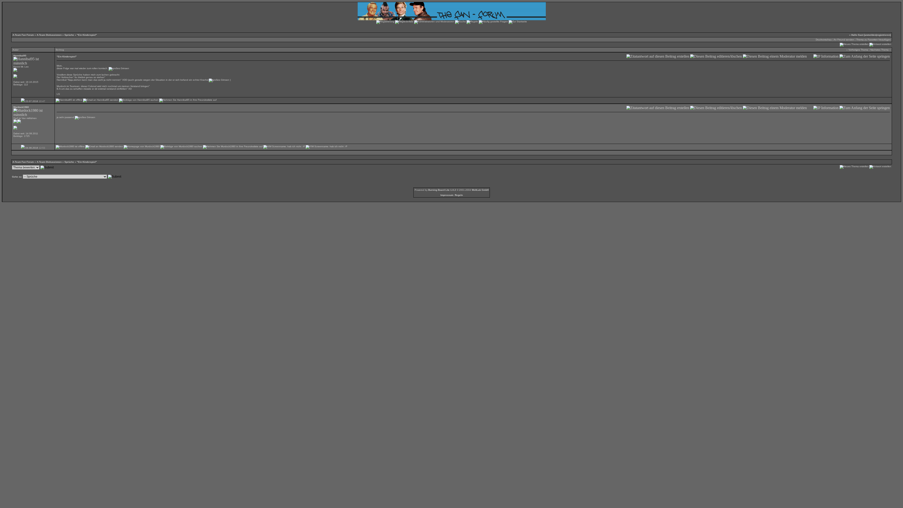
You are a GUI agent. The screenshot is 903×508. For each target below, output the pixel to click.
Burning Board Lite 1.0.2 (442, 190)
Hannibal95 (19, 55)
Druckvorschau (824, 39)
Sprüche (69, 35)
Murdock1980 (21, 107)
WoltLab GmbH (480, 190)
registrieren (883, 35)
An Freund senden (844, 39)
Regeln (459, 195)
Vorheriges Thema (858, 49)
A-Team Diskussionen (49, 35)
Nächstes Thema (879, 49)
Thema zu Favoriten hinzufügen (873, 39)
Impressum (446, 195)
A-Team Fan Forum (23, 35)
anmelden (870, 35)
